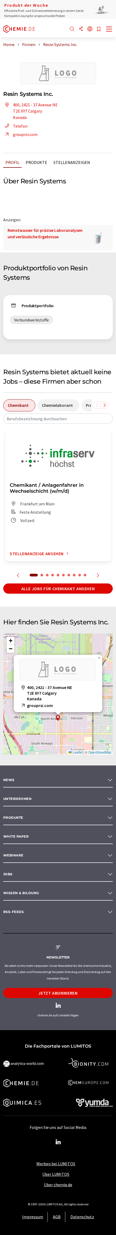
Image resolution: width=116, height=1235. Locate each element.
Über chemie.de (58, 1184)
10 (85, 575)
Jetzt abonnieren (57, 993)
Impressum (32, 1216)
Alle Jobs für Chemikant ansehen (58, 588)
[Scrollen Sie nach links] (97, 405)
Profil (12, 162)
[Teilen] (81, 29)
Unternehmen (17, 799)
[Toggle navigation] (109, 29)
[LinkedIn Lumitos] (58, 1142)
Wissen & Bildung (21, 893)
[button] (58, 718)
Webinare (13, 855)
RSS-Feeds (13, 912)
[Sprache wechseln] (90, 29)
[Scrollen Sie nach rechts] (105, 405)
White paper (16, 836)
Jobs (8, 874)
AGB (57, 1216)
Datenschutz (82, 1216)
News (9, 780)
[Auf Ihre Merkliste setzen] (99, 29)
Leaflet (77, 752)
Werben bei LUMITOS (55, 1163)
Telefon (20, 126)
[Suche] (72, 29)
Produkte (36, 162)
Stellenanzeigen (71, 162)
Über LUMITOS (55, 1174)
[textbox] (58, 418)
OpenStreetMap (99, 752)
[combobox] (58, 419)
